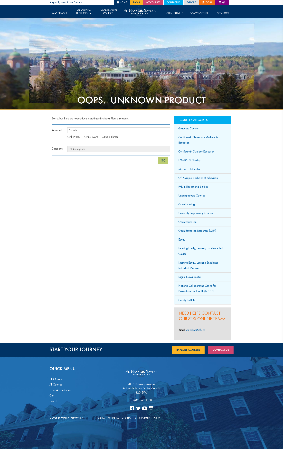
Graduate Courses (188, 128)
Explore (191, 2)
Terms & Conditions (60, 390)
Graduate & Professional (84, 12)
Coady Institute (199, 13)
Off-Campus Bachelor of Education (198, 178)
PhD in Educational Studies (193, 187)
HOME (123, 2)
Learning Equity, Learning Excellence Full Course (200, 251)
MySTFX (101, 417)
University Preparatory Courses (195, 213)
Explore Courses (188, 349)
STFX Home (223, 13)
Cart (51, 395)
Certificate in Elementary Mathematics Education (199, 140)
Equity (181, 239)
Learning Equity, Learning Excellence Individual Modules (198, 265)
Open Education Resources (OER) (197, 231)
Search (53, 401)
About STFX (113, 417)
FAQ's (136, 2)
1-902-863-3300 (141, 400)
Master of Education (189, 169)
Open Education (187, 222)
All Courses (55, 384)
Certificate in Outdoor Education (196, 151)
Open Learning (174, 13)
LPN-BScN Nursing (189, 160)
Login (208, 2)
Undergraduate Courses (108, 12)
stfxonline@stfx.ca (195, 330)
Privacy (156, 417)
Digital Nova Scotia (189, 277)
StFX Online (55, 379)
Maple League (59, 13)
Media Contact (142, 417)
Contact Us (173, 2)
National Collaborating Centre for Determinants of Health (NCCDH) (197, 288)
